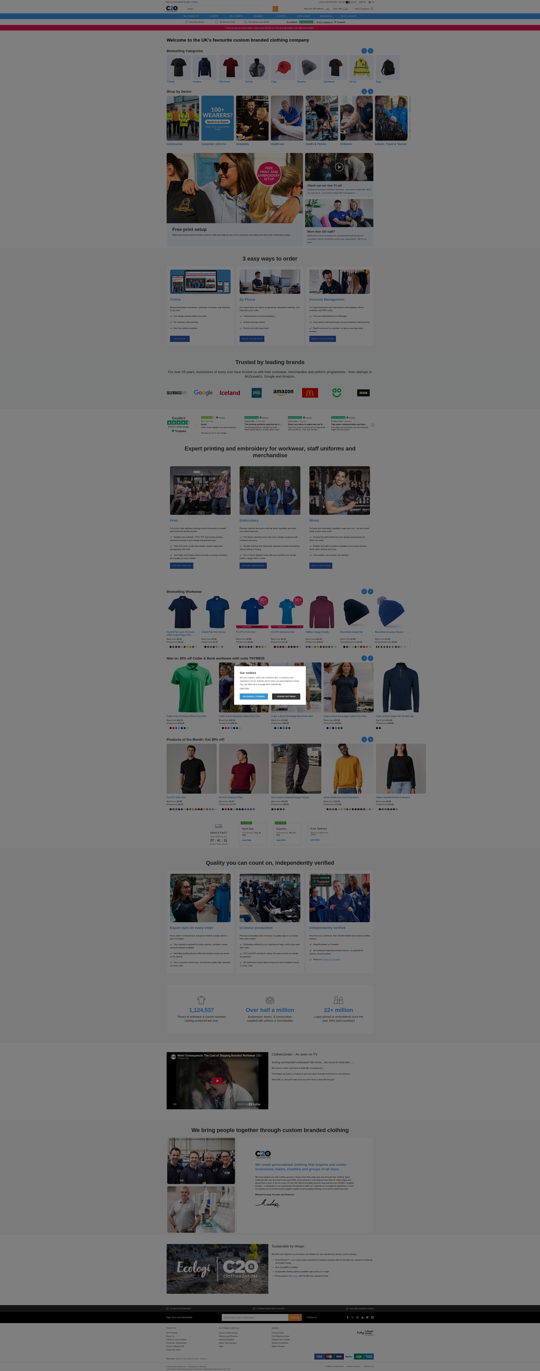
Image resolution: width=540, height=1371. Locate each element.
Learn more (244, 688)
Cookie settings (286, 696)
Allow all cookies (254, 696)
